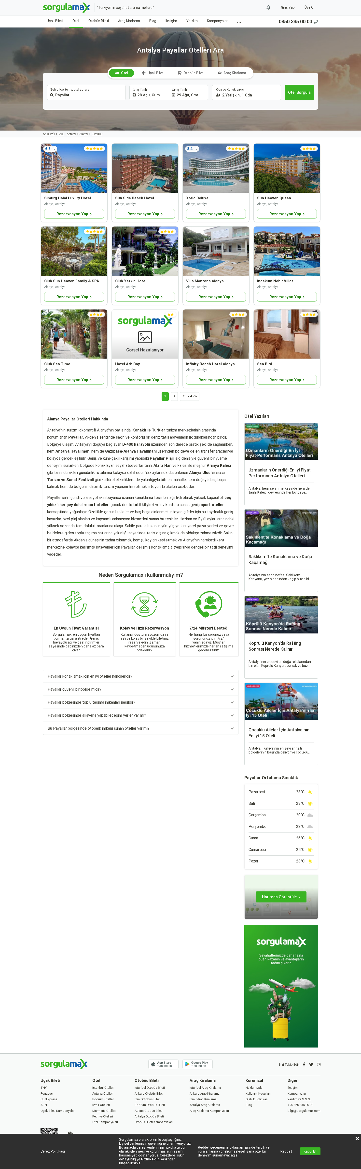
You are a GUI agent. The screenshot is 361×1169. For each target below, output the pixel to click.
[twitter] (311, 1064)
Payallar (97, 133)
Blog (152, 21)
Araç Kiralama (129, 21)
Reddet (286, 1151)
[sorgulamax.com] (67, 7)
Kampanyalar (217, 21)
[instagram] (318, 1064)
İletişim (171, 21)
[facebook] (304, 1064)
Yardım (192, 21)
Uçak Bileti (55, 21)
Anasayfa (49, 133)
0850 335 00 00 (295, 22)
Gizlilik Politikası (154, 1159)
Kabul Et (310, 1151)
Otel (75, 21)
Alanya (84, 133)
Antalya (71, 133)
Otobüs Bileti (98, 21)
